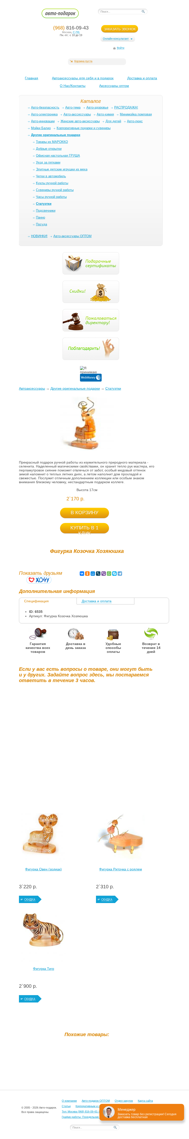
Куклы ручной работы (52, 183)
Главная (31, 78)
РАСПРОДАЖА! (126, 107)
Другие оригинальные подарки (75, 388)
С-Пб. (76, 32)
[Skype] (114, 573)
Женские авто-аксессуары (80, 121)
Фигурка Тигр (43, 969)
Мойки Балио (41, 128)
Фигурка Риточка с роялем (120, 869)
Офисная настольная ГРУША (58, 155)
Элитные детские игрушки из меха (61, 169)
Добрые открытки (49, 149)
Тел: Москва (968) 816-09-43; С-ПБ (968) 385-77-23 (94, 1111)
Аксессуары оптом (114, 86)
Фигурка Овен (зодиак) (43, 869)
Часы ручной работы (51, 197)
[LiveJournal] (98, 573)
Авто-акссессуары (77, 114)
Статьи (66, 1106)
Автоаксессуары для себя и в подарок (82, 78)
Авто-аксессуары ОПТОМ (72, 236)
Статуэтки (113, 388)
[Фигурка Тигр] (43, 938)
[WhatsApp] (109, 573)
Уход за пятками (48, 162)
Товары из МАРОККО (52, 142)
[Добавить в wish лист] (38, 580)
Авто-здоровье (97, 107)
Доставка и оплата (142, 78)
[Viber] (103, 573)
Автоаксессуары (32, 388)
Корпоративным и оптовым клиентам (99, 1106)
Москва (66, 32)
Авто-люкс (135, 121)
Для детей (113, 121)
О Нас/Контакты (72, 86)
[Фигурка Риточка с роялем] (120, 839)
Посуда (41, 224)
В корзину (84, 512)
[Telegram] (120, 573)
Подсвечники (45, 210)
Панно (40, 217)
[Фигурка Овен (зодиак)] (43, 839)
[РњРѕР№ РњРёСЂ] (93, 573)
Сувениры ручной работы (55, 190)
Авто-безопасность (45, 107)
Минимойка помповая (136, 114)
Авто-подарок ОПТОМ (96, 1100)
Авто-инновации (43, 121)
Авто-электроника (44, 114)
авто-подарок (65, 15)
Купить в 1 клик (84, 529)
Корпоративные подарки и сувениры (83, 128)
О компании (69, 1100)
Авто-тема (72, 107)
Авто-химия (105, 114)
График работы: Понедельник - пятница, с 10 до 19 (93, 1116)
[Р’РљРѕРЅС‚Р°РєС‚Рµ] (82, 573)
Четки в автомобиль (51, 176)
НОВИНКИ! (39, 236)
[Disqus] (87, 748)
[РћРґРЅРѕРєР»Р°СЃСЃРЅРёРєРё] (87, 573)
